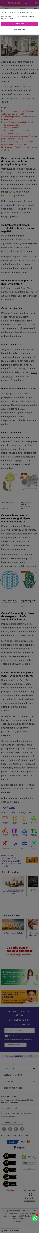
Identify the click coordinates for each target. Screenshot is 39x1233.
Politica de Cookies (7, 18)
